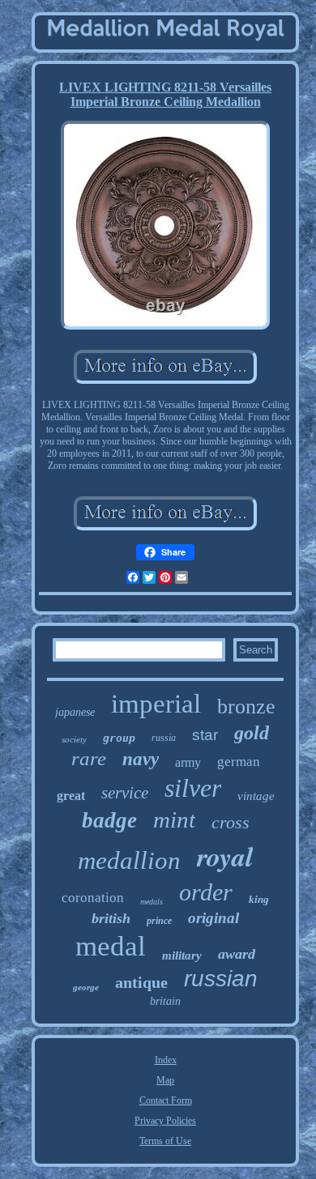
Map (165, 1080)
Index (166, 1060)
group (119, 738)
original (213, 917)
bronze (246, 706)
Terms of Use (165, 1141)
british (111, 918)
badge (109, 820)
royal (225, 855)
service (124, 792)
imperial (156, 703)
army (188, 762)
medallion (129, 860)
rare (88, 758)
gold (251, 732)
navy (140, 759)
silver (192, 787)
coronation (93, 897)
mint (174, 819)
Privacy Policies (165, 1120)
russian (221, 978)
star (205, 734)
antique (141, 982)
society (74, 739)
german (238, 761)
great (71, 795)
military (182, 955)
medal (110, 946)
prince (159, 920)
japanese (75, 712)
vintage (256, 796)
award (236, 954)
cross (230, 822)
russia (164, 737)
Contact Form (165, 1100)
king (259, 899)
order (206, 892)
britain (165, 1001)
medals (151, 901)
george (86, 987)
